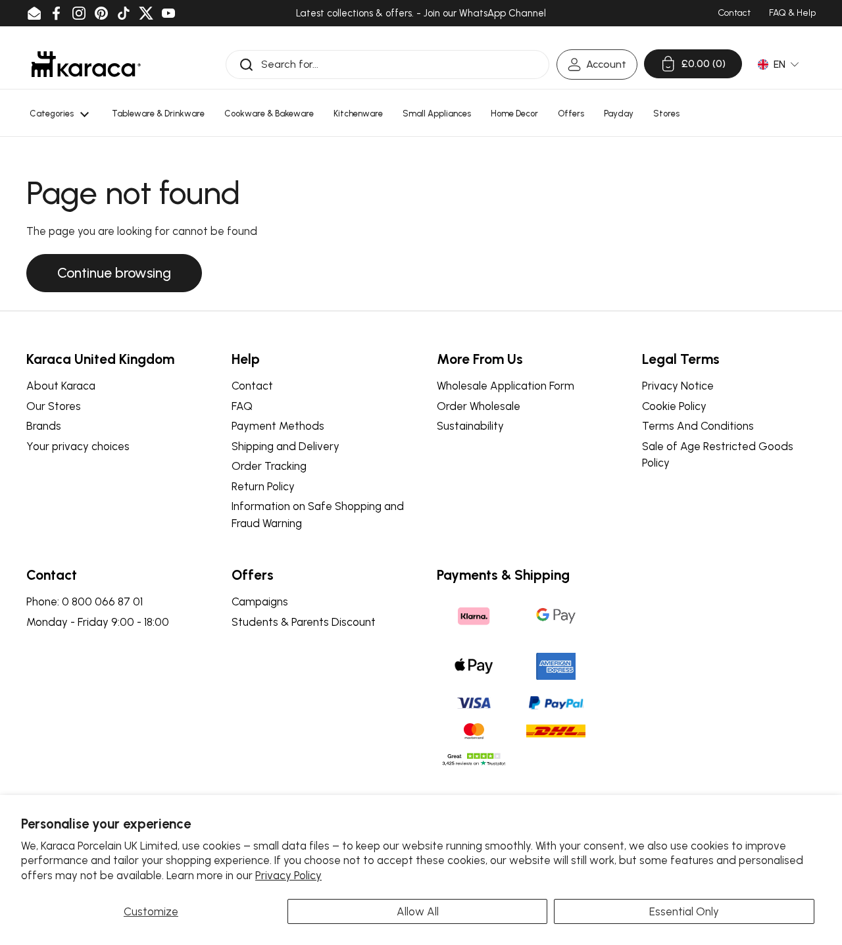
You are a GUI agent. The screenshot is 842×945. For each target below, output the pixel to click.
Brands (43, 425)
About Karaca (60, 385)
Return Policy (263, 486)
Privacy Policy (288, 875)
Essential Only (684, 911)
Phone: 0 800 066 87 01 (84, 601)
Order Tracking (269, 465)
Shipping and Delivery (285, 446)
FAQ (242, 406)
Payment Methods (278, 425)
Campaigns (260, 601)
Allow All (418, 911)
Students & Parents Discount (304, 621)
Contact (252, 385)
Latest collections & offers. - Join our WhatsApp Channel (421, 13)
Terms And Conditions (698, 425)
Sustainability (470, 425)
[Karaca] (86, 64)
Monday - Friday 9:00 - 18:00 (97, 621)
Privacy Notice (678, 385)
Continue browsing (114, 273)
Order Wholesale (478, 406)
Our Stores (53, 406)
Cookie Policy (674, 406)
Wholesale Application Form (505, 385)
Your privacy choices (78, 446)
